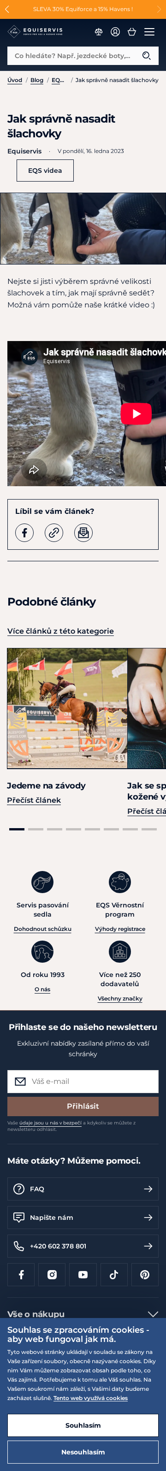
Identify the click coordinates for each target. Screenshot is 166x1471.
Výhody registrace (120, 928)
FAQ (37, 1189)
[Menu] (149, 32)
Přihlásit (83, 1106)
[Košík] (132, 32)
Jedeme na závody (46, 786)
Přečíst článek (34, 800)
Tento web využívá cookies (90, 1398)
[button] (7, 9)
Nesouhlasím (83, 1452)
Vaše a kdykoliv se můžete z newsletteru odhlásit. (71, 1126)
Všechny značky (120, 998)
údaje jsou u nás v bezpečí (50, 1123)
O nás (42, 989)
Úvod (14, 79)
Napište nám (51, 1217)
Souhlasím (83, 1425)
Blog (36, 79)
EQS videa (59, 79)
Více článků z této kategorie (60, 631)
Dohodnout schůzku (42, 928)
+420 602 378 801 (58, 1246)
